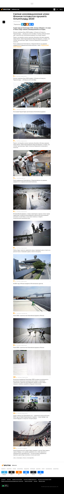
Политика (9, 468)
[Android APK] (5, 485)
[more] (50, 76)
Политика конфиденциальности (30, 479)
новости (3, 468)
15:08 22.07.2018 (16, 21)
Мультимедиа (19, 457)
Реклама (35, 481)
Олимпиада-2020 (30, 457)
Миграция (32, 468)
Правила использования (17, 479)
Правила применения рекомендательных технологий (12, 481)
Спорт (43, 468)
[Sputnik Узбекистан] (6, 10)
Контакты (9, 479)
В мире (14, 468)
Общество (26, 468)
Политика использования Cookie (44, 479)
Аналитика (55, 468)
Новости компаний (28, 481)
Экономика (20, 468)
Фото (15, 457)
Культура (38, 468)
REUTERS (19, 109)
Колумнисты (49, 468)
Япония (24, 457)
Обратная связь (42, 481)
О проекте (3, 479)
